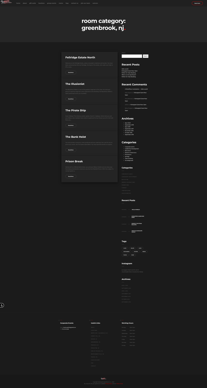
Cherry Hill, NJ (95, 336)
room (132, 255)
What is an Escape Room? (129, 75)
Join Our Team (85, 3)
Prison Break (74, 161)
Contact (93, 366)
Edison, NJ (94, 339)
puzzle (125, 255)
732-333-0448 (65, 329)
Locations (41, 3)
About (25, 3)
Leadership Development (132, 149)
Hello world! (125, 69)
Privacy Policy (108, 384)
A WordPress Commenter (132, 89)
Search (123, 53)
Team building (129, 158)
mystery (136, 251)
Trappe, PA (94, 357)
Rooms (61, 3)
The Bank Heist (75, 136)
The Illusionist (74, 83)
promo (144, 251)
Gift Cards (32, 3)
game (140, 248)
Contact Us (74, 3)
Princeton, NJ (95, 348)
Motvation (128, 151)
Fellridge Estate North (80, 57)
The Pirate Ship (75, 110)
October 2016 (128, 133)
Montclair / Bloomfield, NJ (99, 333)
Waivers (95, 3)
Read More (71, 72)
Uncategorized (129, 160)
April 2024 (128, 123)
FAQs (67, 3)
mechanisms (126, 251)
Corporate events (130, 147)
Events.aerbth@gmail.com (69, 327)
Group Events (51, 3)
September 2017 (129, 129)
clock (124, 248)
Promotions (128, 155)
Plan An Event (95, 360)
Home (18, 3)
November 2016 (129, 131)
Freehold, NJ (95, 345)
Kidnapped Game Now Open (130, 71)
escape (132, 248)
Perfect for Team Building (129, 73)
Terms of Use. (119, 384)
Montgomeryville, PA (97, 354)
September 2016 (129, 135)
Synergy (127, 157)
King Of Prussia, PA (97, 351)
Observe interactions (130, 153)
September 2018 (129, 125)
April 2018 (127, 127)
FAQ (92, 363)
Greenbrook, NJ (95, 342)
